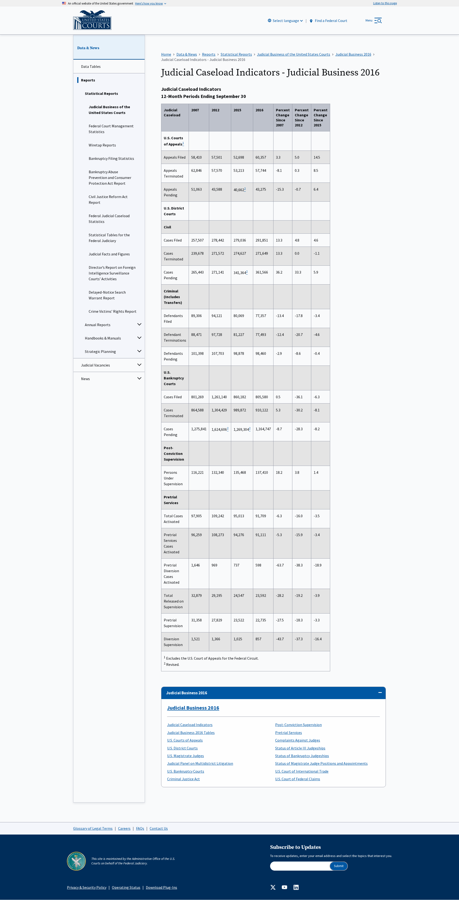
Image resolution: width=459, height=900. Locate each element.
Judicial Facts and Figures (109, 254)
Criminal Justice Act (183, 778)
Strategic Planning (100, 351)
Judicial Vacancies (95, 365)
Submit (339, 866)
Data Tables (91, 66)
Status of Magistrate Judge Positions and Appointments (321, 763)
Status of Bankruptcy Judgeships (302, 755)
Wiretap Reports (102, 145)
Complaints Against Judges (297, 740)
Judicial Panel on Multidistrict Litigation (200, 763)
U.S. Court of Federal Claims (297, 778)
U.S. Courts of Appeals (185, 740)
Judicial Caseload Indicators (190, 724)
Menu (369, 20)
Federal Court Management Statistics (111, 129)
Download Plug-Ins (161, 887)
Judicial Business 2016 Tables (191, 732)
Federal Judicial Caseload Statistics (109, 218)
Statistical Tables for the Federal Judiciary (109, 237)
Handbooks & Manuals (103, 338)
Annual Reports (97, 324)
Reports (88, 80)
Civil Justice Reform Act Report (108, 199)
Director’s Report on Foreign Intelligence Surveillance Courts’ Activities (112, 273)
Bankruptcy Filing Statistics (111, 158)
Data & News (88, 48)
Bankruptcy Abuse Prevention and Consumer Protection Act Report (110, 177)
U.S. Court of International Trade (301, 771)
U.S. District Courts (182, 748)
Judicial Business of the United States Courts (109, 109)
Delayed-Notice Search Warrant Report (107, 295)
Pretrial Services (288, 732)
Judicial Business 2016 (186, 692)
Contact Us (159, 828)
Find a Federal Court (330, 20)
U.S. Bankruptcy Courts (185, 771)
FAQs (140, 828)
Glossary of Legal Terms (93, 828)
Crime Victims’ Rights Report (113, 311)
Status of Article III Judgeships (300, 748)
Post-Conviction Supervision (298, 724)
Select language (286, 20)
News (85, 378)
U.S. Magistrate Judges (185, 755)
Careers (124, 828)
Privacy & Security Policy (86, 887)
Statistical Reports (101, 93)
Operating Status (126, 887)
